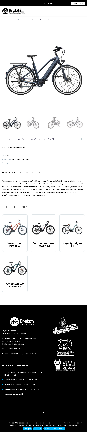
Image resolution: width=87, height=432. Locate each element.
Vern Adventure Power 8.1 (43, 244)
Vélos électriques (23, 20)
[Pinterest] (18, 162)
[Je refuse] (84, 426)
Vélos (12, 20)
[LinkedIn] (25, 162)
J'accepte (27, 429)
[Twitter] (14, 162)
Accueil (4, 20)
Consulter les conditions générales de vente (19, 353)
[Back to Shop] (81, 139)
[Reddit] (28, 162)
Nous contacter (78, 3)
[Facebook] (62, 3)
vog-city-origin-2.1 (72, 244)
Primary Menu (83, 11)
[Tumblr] (21, 162)
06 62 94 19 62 (48, 3)
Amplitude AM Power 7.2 (15, 285)
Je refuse (37, 429)
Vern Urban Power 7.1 (15, 244)
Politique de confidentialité (54, 429)
